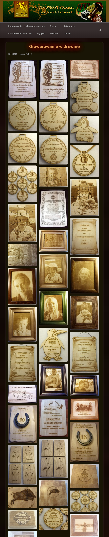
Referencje (69, 26)
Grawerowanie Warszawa (20, 33)
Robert (29, 54)
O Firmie (54, 33)
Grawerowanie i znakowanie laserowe (26, 26)
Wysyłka (41, 33)
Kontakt (67, 33)
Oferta (53, 26)
